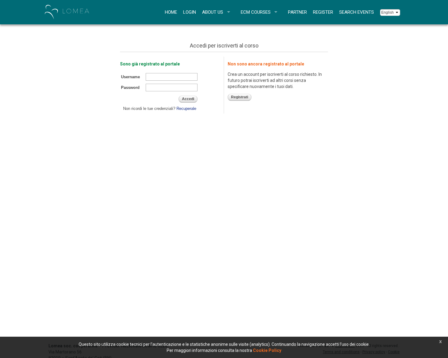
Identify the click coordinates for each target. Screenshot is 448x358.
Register (323, 12)
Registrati (239, 97)
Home (171, 12)
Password (130, 87)
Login (189, 12)
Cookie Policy (267, 350)
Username (130, 77)
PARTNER (297, 12)
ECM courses (256, 12)
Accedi (188, 99)
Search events (356, 12)
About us (212, 12)
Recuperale (186, 108)
